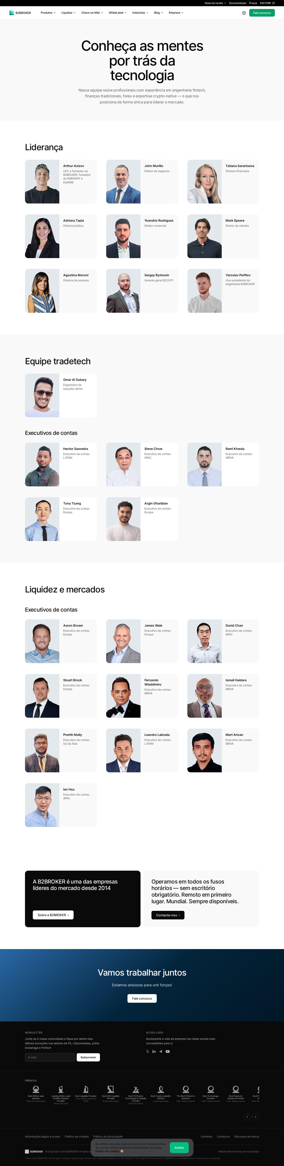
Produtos (47, 12)
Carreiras (206, 1136)
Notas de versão (214, 3)
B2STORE (265, 3)
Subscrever (88, 1057)
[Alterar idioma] (243, 12)
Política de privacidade (108, 1136)
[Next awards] (255, 1116)
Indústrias (138, 12)
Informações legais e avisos (42, 1136)
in (154, 1051)
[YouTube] (168, 1051)
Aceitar (179, 1147)
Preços (253, 3)
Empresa (174, 12)
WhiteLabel (116, 12)
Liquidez (66, 12)
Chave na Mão (90, 12)
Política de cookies (77, 1136)
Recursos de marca (247, 1136)
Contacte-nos (168, 915)
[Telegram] (161, 1051)
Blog (157, 12)
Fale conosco (262, 12)
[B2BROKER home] (20, 13)
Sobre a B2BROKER (53, 915)
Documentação (237, 3)
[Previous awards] (247, 1116)
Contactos (223, 1136)
